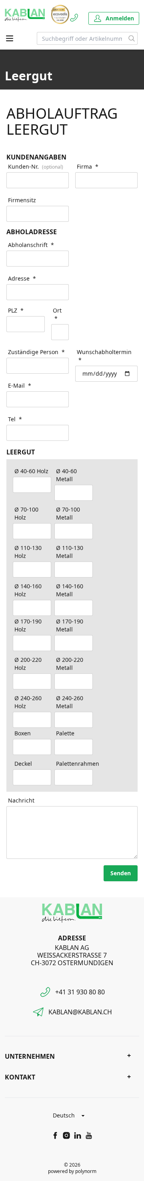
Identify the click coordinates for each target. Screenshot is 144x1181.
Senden (120, 873)
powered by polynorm (72, 1171)
